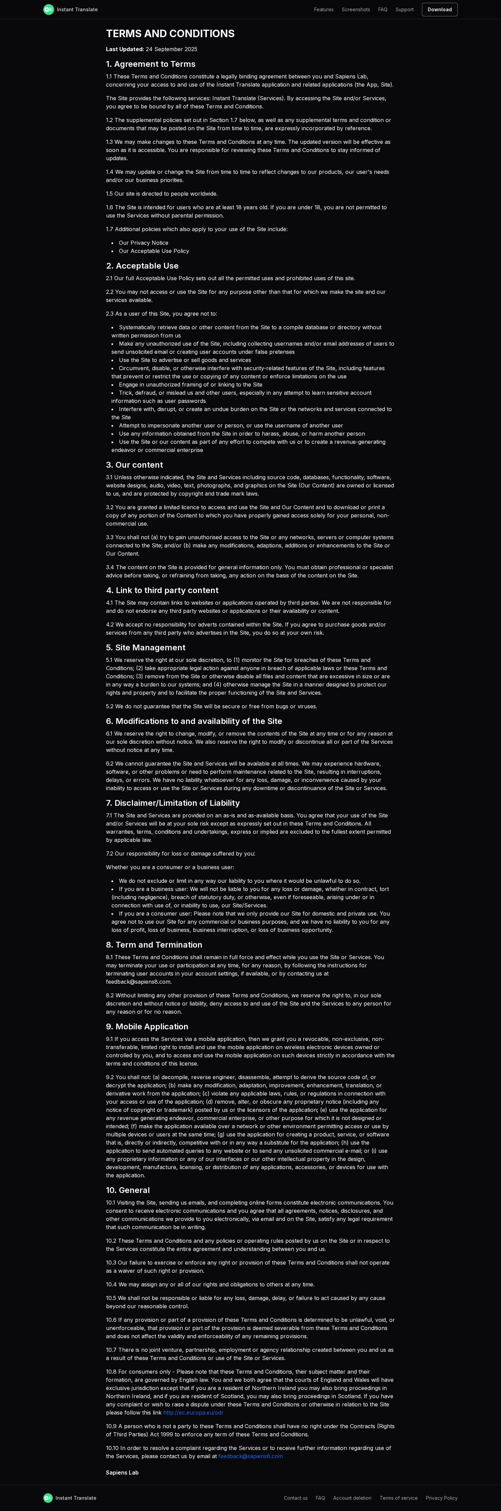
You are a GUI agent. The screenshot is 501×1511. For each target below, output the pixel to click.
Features (324, 9)
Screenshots (356, 9)
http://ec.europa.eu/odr (193, 1412)
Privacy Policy (442, 1498)
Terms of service (399, 1498)
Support (405, 9)
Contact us (296, 1498)
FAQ (383, 9)
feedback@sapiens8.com (250, 1456)
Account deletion (352, 1498)
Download (440, 9)
